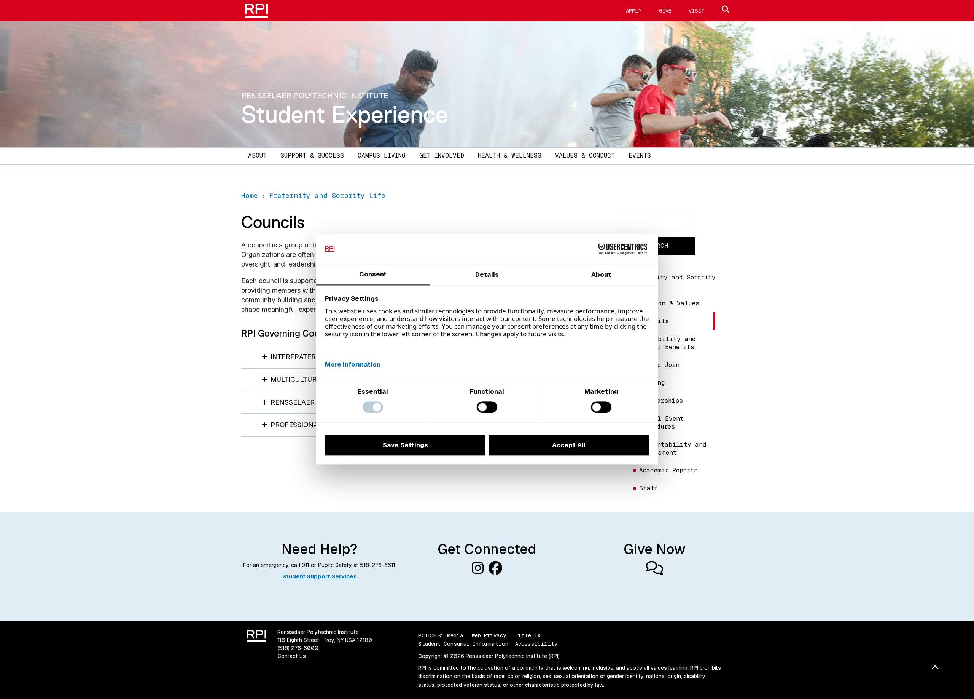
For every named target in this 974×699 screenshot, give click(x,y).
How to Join (659, 365)
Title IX (527, 635)
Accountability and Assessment (673, 448)
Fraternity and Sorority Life (673, 281)
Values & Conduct (585, 156)
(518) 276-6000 (297, 648)
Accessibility (536, 643)
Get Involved (441, 156)
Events (640, 156)
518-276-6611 (377, 565)
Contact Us (291, 656)
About (257, 156)
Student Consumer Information (463, 643)
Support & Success (312, 156)
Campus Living (382, 156)
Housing (652, 383)
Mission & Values (669, 303)
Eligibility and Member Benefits (667, 343)
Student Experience (344, 114)
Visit (697, 10)
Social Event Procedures (661, 423)
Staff (648, 488)
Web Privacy (489, 635)
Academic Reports (668, 470)
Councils (654, 321)
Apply (634, 10)
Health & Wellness (509, 156)
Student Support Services (319, 576)
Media (455, 635)
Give (665, 10)
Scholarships (661, 401)
